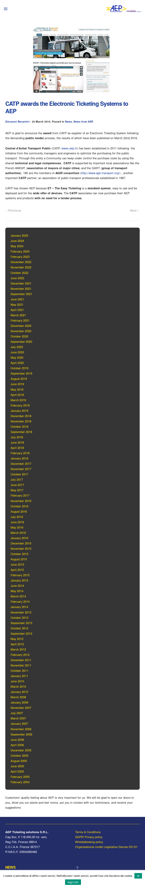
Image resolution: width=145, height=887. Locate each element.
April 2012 (17, 644)
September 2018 (21, 432)
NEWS (10, 867)
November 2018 (21, 421)
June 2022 (17, 278)
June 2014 (17, 585)
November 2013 (21, 612)
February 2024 (20, 251)
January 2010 (19, 692)
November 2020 (21, 331)
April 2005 (17, 771)
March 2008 (18, 697)
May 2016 (17, 527)
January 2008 (19, 702)
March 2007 (18, 718)
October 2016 (19, 506)
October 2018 (19, 426)
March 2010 (18, 686)
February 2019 (20, 405)
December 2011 (21, 660)
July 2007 (17, 713)
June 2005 (17, 766)
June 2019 (17, 384)
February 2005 (20, 777)
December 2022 (21, 262)
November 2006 (21, 729)
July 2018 (17, 437)
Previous (14, 210)
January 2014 (19, 607)
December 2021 (21, 283)
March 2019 (18, 400)
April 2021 (17, 310)
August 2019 (19, 378)
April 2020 (17, 363)
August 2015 (19, 559)
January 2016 (19, 538)
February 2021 (20, 320)
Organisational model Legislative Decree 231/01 (106, 847)
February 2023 (20, 256)
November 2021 (21, 288)
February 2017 (20, 495)
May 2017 (17, 490)
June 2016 (17, 522)
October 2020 (19, 336)
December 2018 (21, 416)
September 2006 (21, 734)
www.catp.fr (69, 148)
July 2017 (17, 479)
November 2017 (21, 469)
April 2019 (17, 395)
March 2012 (18, 649)
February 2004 (20, 782)
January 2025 (19, 235)
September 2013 (21, 623)
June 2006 (17, 739)
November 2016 (21, 501)
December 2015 (21, 543)
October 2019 (19, 368)
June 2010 (17, 681)
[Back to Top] (77, 867)
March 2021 (18, 315)
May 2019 (17, 389)
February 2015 (20, 575)
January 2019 (19, 410)
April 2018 (17, 448)
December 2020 (21, 326)
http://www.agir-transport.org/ (100, 173)
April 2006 (17, 745)
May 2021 (17, 304)
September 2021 (21, 294)
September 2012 (21, 633)
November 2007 (21, 707)
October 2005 (19, 755)
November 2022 (21, 267)
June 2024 (17, 241)
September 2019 (21, 373)
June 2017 (17, 485)
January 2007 (19, 723)
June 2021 (17, 299)
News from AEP (83, 121)
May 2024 (17, 246)
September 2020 (21, 341)
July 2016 (17, 517)
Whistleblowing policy (89, 842)
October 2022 (19, 273)
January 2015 (19, 580)
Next (134, 210)
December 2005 (21, 750)
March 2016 (18, 532)
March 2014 (18, 596)
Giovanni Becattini (17, 121)
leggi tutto (73, 882)
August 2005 (19, 761)
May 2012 (17, 639)
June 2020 (17, 352)
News (68, 121)
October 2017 (19, 474)
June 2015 (17, 564)
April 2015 (17, 570)
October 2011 (19, 670)
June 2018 (17, 442)
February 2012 (20, 654)
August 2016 (19, 511)
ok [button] (138, 875)
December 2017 (21, 463)
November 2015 (21, 548)
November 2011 (21, 665)
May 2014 (17, 591)
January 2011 (19, 676)
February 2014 (20, 601)
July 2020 (17, 347)
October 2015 (19, 554)
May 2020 (17, 357)
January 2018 (19, 458)
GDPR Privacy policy (88, 837)
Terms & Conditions (88, 832)
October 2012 (19, 628)
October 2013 (19, 617)
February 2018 (20, 453)
